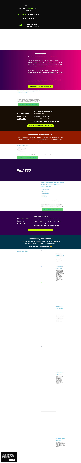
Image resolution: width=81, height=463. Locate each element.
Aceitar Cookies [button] (12, 459)
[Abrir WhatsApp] (79, 461)
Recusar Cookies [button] (5, 459)
